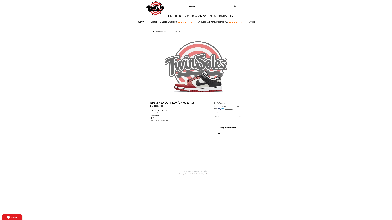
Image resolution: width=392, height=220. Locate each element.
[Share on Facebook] (215, 133)
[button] (238, 5)
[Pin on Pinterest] (219, 133)
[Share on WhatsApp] (223, 133)
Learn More (228, 109)
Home (152, 31)
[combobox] (228, 117)
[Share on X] (227, 133)
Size (216, 113)
